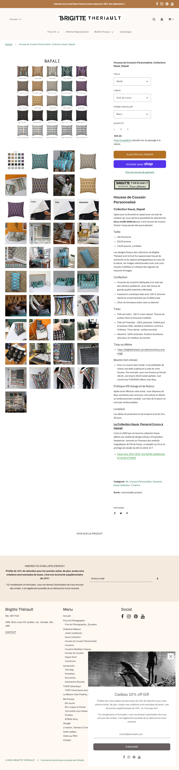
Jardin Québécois (73, 633)
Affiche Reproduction (77, 32)
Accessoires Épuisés (75, 682)
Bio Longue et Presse (75, 707)
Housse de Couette (74, 653)
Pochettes (70, 674)
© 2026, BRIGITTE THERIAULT (20, 760)
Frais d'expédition (122, 140)
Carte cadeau (69, 732)
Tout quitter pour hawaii (76, 711)
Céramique (126, 32)
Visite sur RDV (70, 736)
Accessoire (68, 666)
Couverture (70, 661)
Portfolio (69, 715)
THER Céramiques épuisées (78, 690)
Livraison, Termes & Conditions (78, 727)
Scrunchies (70, 678)
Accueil (8, 44)
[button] (15, 19)
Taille (117, 74)
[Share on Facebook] (116, 513)
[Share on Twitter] (121, 513)
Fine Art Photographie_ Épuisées (81, 624)
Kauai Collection (73, 637)
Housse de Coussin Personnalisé (81, 641)
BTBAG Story (71, 719)
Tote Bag (69, 670)
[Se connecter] (162, 19)
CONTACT (10, 632)
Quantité (119, 123)
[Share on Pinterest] (127, 513)
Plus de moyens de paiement (139, 172)
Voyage (66, 723)
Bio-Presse (68, 699)
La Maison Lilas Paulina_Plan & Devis (82, 694)
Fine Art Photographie (74, 620)
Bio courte (70, 703)
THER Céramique (72, 686)
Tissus (117, 90)
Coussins (69, 645)
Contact (67, 740)
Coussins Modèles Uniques (78, 649)
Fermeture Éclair (123, 107)
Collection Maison (72, 629)
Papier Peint (71, 657)
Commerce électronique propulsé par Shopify (62, 760)
